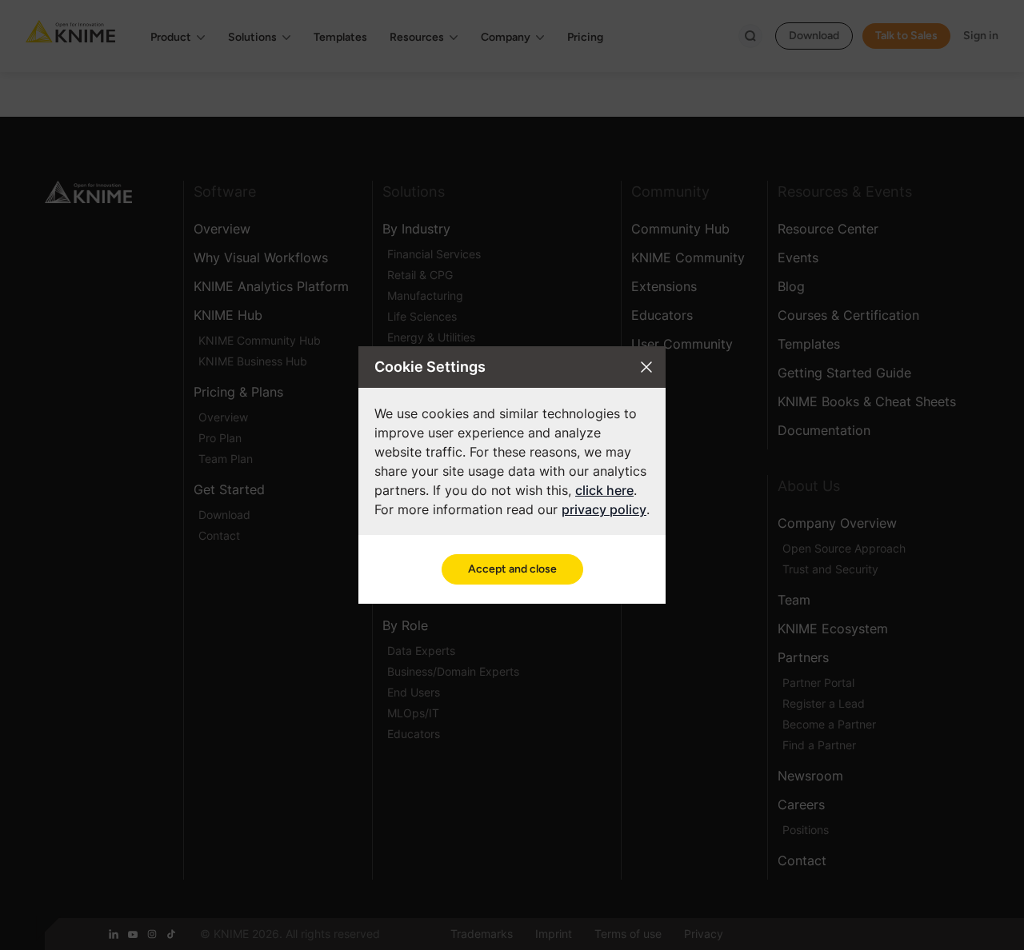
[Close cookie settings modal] (646, 367)
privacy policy (604, 509)
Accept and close (512, 569)
